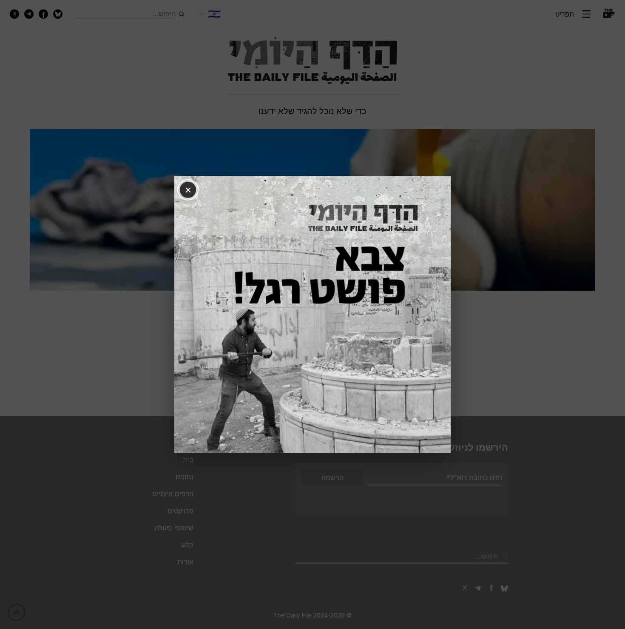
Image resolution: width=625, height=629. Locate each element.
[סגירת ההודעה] (187, 189)
